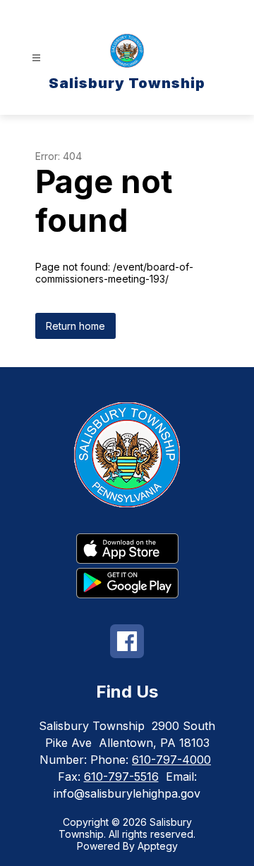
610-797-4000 (171, 760)
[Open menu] (36, 58)
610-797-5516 (121, 776)
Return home (75, 326)
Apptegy (158, 846)
